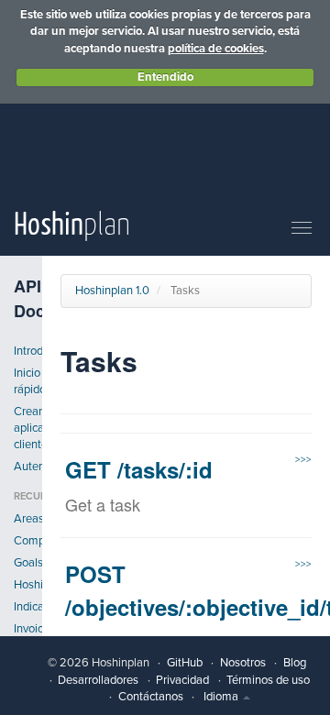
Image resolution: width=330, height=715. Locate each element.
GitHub (185, 662)
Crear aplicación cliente (28, 428)
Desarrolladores (98, 680)
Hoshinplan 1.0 (112, 290)
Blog (294, 662)
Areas (28, 519)
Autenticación (28, 466)
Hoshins (28, 585)
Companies (28, 541)
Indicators (28, 607)
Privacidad (182, 680)
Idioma (222, 696)
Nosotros (243, 662)
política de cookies (216, 48)
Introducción (28, 351)
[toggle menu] (301, 228)
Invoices (28, 629)
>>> (303, 460)
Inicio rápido (28, 381)
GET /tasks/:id (139, 469)
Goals (28, 563)
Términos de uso (268, 680)
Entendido (165, 77)
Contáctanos (150, 696)
